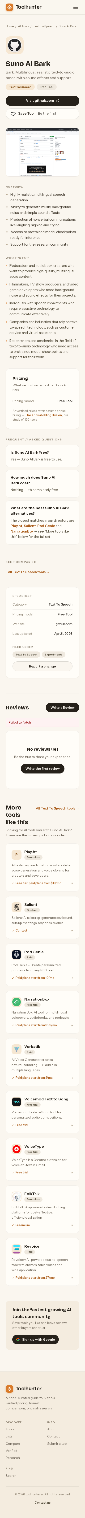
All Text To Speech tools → (28, 572)
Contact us (42, 1502)
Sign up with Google (38, 1339)
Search (11, 1475)
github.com (64, 624)
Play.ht (16, 526)
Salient (30, 526)
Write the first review (43, 768)
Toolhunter (28, 7)
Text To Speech (44, 26)
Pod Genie (46, 526)
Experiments (54, 654)
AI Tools (23, 26)
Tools (10, 1429)
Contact (53, 1436)
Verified (11, 1451)
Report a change (42, 666)
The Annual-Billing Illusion (43, 415)
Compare (13, 1443)
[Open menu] (75, 7)
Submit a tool (57, 1443)
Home (10, 26)
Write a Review (63, 707)
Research (13, 1458)
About (52, 1429)
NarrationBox (22, 531)
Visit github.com (40, 100)
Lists (9, 1436)
